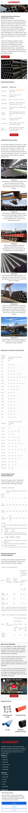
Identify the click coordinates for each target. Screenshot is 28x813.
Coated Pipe (5, 767)
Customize (14, 806)
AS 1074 (4, 781)
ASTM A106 (5, 777)
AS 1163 (4, 779)
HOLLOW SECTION (20, 90)
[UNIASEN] (14, 2)
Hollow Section (6, 764)
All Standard (5, 774)
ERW (20, 25)
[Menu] (2, 2)
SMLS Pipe (5, 759)
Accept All (14, 803)
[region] (14, 802)
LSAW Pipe (5, 762)
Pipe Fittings (5, 769)
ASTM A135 (5, 786)
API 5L (4, 784)
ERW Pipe (4, 757)
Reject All (14, 810)
